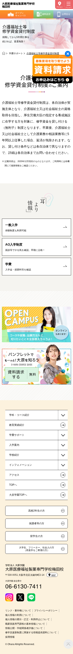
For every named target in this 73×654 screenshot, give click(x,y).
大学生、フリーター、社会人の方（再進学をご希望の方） (36, 549)
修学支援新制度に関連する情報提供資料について (31, 632)
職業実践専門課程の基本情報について (25, 623)
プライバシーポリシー (45, 610)
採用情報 (10, 637)
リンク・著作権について (18, 610)
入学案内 (14, 444)
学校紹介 (14, 454)
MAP (53, 575)
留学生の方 (36, 536)
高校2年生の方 (36, 510)
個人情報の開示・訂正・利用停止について (27, 619)
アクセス (59, 7)
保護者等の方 (36, 523)
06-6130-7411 (23, 586)
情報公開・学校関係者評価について (24, 628)
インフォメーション (20, 464)
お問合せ (66, 14)
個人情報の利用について (18, 615)
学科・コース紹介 (19, 414)
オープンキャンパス (20, 14)
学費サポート (16, 53)
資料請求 (46, 14)
